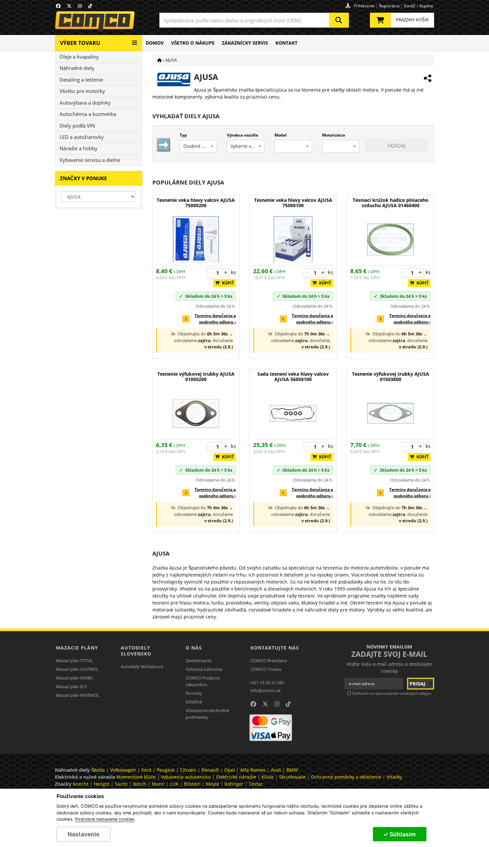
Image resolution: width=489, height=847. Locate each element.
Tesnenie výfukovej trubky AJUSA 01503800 (390, 376)
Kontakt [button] (286, 43)
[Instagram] (80, 6)
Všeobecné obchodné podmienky (207, 713)
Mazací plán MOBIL (75, 678)
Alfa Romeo (252, 770)
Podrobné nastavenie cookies (104, 819)
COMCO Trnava (265, 669)
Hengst (101, 784)
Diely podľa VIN (77, 125)
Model (280, 135)
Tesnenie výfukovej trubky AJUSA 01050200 (196, 376)
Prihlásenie (364, 6)
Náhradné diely (77, 68)
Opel (229, 770)
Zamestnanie (198, 660)
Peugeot (166, 770)
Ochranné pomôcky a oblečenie (346, 777)
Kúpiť (226, 282)
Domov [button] (155, 43)
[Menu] (134, 40)
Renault (210, 770)
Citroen (188, 770)
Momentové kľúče (136, 777)
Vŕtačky (394, 777)
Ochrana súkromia (204, 669)
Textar (256, 784)
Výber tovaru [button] (80, 43)
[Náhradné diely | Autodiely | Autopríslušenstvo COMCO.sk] (159, 60)
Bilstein (192, 784)
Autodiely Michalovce (142, 666)
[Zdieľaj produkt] (427, 78)
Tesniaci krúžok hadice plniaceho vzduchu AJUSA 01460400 (390, 203)
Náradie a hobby (78, 148)
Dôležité (194, 702)
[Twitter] (69, 6)
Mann (158, 784)
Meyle (212, 784)
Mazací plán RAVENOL (77, 695)
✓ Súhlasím (399, 834)
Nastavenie (83, 834)
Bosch (139, 784)
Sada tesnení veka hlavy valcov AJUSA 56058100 (293, 376)
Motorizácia (333, 135)
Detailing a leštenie (81, 79)
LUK (174, 784)
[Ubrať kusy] (210, 272)
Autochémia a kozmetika (88, 114)
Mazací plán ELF (71, 686)
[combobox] (254, 20)
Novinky (194, 693)
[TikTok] (90, 6)
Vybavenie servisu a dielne (90, 160)
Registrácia (389, 6)
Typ (183, 135)
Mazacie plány (77, 647)
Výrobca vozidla (242, 135)
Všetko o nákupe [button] (193, 43)
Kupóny (426, 6)
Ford (146, 770)
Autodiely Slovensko (136, 650)
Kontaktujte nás (274, 647)
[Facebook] (58, 6)
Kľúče (267, 777)
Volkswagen (123, 770)
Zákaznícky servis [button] (245, 43)
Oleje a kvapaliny (79, 56)
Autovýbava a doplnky (85, 102)
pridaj (418, 683)
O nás (194, 647)
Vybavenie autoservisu (186, 777)
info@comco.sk (265, 690)
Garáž (409, 6)
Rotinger (234, 784)
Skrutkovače (292, 777)
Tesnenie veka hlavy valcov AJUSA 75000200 (196, 203)
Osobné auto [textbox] (197, 146)
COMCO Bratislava (268, 660)
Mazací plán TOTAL (74, 660)
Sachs (121, 784)
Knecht (80, 784)
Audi (276, 770)
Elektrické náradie (236, 777)
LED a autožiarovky (82, 137)
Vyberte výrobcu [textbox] (247, 146)
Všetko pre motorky (82, 91)
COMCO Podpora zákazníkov (203, 681)
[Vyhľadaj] (339, 20)
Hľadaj (397, 145)
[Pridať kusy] (225, 272)
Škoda (98, 770)
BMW (292, 770)
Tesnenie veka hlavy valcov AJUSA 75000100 (293, 203)
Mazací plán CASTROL (77, 669)
